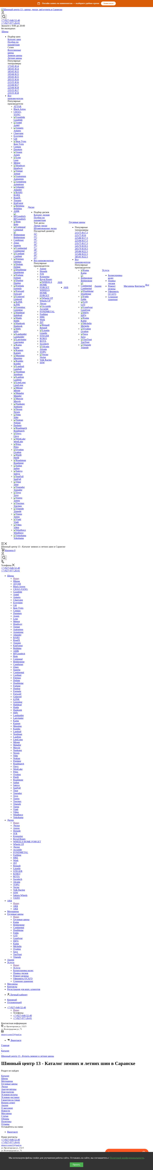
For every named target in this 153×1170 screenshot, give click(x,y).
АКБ (15, 906)
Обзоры (5, 1118)
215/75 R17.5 (81, 232)
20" (35, 255)
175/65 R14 (13, 66)
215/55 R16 (13, 82)
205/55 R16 (13, 79)
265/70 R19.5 (81, 248)
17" (35, 247)
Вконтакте (16, 1040)
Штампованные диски (45, 228)
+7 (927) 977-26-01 (10, 23)
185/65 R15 (13, 71)
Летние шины (15, 58)
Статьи (4, 1116)
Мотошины (7, 1081)
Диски (16, 825)
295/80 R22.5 (81, 251)
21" (35, 258)
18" (35, 250)
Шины (16, 581)
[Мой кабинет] (2, 13)
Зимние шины (15, 55)
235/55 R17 (13, 90)
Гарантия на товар (10, 1100)
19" (35, 252)
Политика (6, 1121)
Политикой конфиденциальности (127, 1158)
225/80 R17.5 (81, 238)
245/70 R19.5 (81, 246)
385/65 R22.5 (81, 257)
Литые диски (40, 225)
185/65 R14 (13, 69)
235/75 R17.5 (81, 243)
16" (35, 244)
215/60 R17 (13, 85)
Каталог (5, 1076)
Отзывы (5, 1124)
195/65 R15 (13, 77)
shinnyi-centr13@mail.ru (11, 1034)
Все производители (15, 97)
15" (35, 241)
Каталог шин (14, 39)
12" (35, 233)
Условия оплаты (9, 1094)
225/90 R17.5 (81, 240)
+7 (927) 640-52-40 (10, 20)
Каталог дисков (42, 215)
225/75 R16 (80, 235)
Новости (5, 1110)
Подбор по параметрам (14, 43)
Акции (4, 1105)
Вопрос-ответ (8, 1102)
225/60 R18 (13, 87)
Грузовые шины (21, 919)
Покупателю (7, 1092)
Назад (16, 578)
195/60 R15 (13, 74)
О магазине (7, 1108)
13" (35, 236)
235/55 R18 (13, 93)
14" (35, 239)
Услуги (16, 968)
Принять (76, 1165)
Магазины (6, 1113)
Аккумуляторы (8, 1089)
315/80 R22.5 (81, 254)
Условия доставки (10, 1097)
